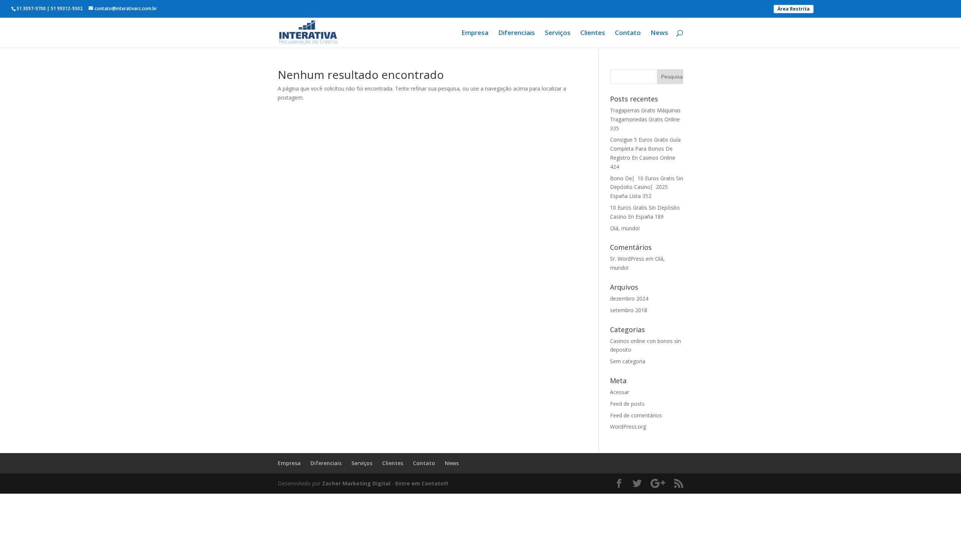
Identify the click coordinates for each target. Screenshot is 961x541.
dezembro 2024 (629, 298)
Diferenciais (516, 33)
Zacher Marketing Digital (356, 483)
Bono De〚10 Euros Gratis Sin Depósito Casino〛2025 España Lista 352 (646, 187)
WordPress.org (628, 426)
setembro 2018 (628, 310)
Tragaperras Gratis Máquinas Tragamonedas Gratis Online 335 (645, 119)
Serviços (558, 33)
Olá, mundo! (625, 228)
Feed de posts (627, 403)
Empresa (474, 33)
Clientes (592, 33)
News (659, 33)
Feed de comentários (636, 415)
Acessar (619, 392)
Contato (628, 33)
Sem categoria (627, 361)
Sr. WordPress (627, 258)
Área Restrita (793, 9)
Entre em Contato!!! (421, 483)
